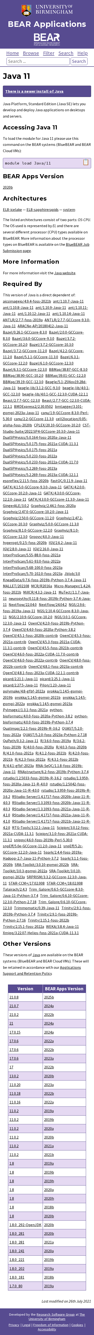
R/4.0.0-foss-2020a (38, 747)
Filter (48, 53)
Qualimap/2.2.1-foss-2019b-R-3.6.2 (31, 728)
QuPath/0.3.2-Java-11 (20, 740)
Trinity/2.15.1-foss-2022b (48, 920)
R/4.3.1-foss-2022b (62, 759)
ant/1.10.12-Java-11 (34, 313)
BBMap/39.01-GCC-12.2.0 (65, 375)
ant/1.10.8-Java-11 (18, 307)
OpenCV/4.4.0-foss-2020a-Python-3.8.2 (43, 629)
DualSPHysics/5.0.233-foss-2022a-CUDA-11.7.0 (40, 462)
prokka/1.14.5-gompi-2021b (37, 697)
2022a (49, 1040)
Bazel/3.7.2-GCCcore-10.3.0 (51, 344)
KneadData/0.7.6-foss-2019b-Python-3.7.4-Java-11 (44, 579)
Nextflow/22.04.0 (23, 604)
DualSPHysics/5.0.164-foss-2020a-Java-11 (37, 437)
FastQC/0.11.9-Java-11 (69, 480)
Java (36, 954)
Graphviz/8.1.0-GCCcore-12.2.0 (27, 530)
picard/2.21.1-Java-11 (20, 678)
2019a (49, 1110)
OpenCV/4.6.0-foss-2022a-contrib (30, 660)
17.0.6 (14, 1040)
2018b (49, 1207)
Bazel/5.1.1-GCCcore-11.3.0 (36, 356)
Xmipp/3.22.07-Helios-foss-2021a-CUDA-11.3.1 (41, 932)
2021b (49, 1154)
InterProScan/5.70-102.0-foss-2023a (32, 573)
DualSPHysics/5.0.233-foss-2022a (30, 456)
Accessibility (47, 1329)
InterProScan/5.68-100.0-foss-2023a (32, 567)
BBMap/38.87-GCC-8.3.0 (68, 369)
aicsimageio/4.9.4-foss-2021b (27, 301)
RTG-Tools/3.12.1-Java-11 (33, 827)
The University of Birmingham (57, 1316)
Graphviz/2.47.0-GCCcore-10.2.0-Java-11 (35, 511)
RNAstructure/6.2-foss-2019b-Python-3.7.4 (53, 771)
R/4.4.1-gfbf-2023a (18, 765)
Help (82, 53)
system (69, 209)
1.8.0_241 (16, 1250)
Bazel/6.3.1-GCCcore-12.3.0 (25, 369)
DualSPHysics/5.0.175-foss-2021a (30, 449)
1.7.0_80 (15, 1285)
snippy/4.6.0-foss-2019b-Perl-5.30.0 (43, 839)
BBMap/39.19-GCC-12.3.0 (23, 381)
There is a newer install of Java (34, 91)
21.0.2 (14, 1014)
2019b (49, 1119)
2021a (49, 1145)
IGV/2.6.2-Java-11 (63, 542)
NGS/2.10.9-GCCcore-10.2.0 (30, 616)
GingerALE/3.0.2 (16, 505)
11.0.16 (14, 1102)
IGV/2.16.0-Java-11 (48, 548)
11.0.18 (14, 1093)
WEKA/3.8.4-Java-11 (62, 926)
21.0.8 (14, 997)
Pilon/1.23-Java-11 (55, 685)
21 (11, 1023)
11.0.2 (14, 1110)
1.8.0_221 (16, 1259)
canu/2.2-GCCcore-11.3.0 (34, 418)
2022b (49, 1014)
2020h (49, 1198)
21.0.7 (14, 1005)
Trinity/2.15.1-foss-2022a (23, 926)
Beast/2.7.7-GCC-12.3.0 (21, 400)
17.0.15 (14, 1032)
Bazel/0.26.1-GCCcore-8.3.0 (25, 332)
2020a (49, 1128)
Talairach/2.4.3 (15, 889)
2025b (49, 997)
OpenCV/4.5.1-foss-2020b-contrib (30, 635)
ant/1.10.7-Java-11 (68, 301)
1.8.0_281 (16, 1233)
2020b (8, 187)
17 (11, 1067)
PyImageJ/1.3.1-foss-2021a (25, 709)
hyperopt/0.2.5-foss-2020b (25, 542)
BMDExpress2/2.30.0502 (33, 406)
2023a (49, 1058)
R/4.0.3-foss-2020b (71, 747)
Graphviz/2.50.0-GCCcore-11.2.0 (28, 517)
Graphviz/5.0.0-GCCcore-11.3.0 (54, 524)
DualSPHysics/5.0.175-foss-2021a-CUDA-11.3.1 (40, 443)
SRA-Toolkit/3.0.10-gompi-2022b (42, 864)
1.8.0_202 (16, 1268)
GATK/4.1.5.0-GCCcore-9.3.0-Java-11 (32, 487)
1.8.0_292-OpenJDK (25, 1224)
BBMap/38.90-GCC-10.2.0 (23, 375)
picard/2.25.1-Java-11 (57, 678)
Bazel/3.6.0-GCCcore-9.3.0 (33, 338)
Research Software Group (56, 1314)
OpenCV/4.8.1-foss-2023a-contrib (55, 666)
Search (66, 53)
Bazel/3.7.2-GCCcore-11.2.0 (25, 350)
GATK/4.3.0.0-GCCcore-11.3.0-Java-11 (58, 499)
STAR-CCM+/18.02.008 (65, 883)
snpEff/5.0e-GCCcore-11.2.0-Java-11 (32, 845)
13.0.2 (14, 1076)
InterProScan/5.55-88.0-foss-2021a (31, 554)
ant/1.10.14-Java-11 (68, 313)
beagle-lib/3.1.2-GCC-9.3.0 (39, 387)
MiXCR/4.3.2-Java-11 (39, 592)
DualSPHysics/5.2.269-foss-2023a (30, 468)
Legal (26, 1325)
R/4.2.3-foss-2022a (30, 759)
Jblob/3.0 (72, 573)
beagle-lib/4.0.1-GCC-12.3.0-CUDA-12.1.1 (55, 394)
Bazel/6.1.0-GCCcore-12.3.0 (51, 363)
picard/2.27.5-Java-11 (20, 685)
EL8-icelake (12, 209)
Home (12, 53)
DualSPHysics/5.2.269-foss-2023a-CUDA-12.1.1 (40, 474)
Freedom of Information (50, 1325)
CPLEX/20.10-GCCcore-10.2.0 (57, 425)
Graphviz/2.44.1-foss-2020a (53, 505)
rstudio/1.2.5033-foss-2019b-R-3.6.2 (32, 778)
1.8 (11, 1163)
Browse (31, 53)
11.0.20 (14, 1084)
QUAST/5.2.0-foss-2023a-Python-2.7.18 (55, 734)
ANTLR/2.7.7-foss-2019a (23, 319)
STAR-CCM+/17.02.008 (27, 883)
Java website (64, 272)
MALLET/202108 (16, 585)
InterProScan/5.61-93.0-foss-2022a (31, 561)
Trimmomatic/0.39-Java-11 (36, 907)
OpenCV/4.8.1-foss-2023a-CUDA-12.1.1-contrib (41, 672)
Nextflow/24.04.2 (53, 604)
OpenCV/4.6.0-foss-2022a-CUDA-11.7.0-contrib (41, 654)
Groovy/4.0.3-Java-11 (46, 536)
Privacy (14, 1325)
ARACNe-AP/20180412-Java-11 (43, 325)
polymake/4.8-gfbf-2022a (24, 691)
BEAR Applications (47, 24)
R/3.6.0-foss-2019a (55, 740)
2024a (49, 1005)
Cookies (77, 1325)
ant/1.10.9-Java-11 (50, 307)
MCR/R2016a (41, 585)
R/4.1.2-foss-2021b (50, 753)
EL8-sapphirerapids (43, 209)
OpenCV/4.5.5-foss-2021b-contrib (55, 647)
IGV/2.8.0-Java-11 (17, 548)
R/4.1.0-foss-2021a (18, 753)
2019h (49, 1180)
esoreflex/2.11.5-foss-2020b (26, 480)
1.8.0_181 (16, 1277)
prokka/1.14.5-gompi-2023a (49, 703)
